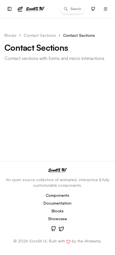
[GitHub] (53, 229)
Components (57, 195)
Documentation (57, 203)
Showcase (57, 218)
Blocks (10, 35)
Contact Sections (40, 35)
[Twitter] (61, 229)
